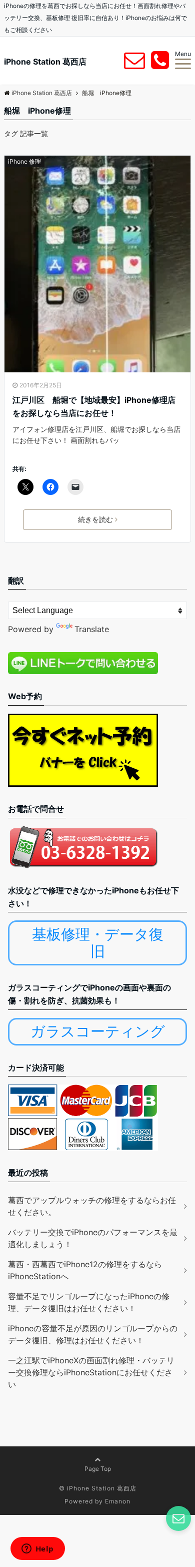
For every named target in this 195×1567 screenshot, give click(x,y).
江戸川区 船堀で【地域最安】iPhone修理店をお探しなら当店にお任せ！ (94, 406)
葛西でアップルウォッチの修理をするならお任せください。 (92, 1206)
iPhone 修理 (24, 161)
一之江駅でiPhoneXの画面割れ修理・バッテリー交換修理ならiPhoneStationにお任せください (91, 1372)
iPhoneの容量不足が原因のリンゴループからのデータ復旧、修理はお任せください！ (93, 1334)
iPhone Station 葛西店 (45, 62)
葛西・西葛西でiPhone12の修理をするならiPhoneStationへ (85, 1270)
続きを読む (95, 519)
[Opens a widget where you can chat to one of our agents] (37, 1549)
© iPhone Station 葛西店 (97, 1488)
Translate (91, 629)
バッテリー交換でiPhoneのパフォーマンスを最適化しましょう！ (93, 1238)
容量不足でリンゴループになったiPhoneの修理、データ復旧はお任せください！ (89, 1302)
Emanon (117, 1501)
